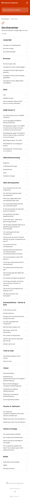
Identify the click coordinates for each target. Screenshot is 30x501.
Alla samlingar (5, 19)
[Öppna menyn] (27, 3)
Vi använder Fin (15, 496)
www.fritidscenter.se (15, 488)
